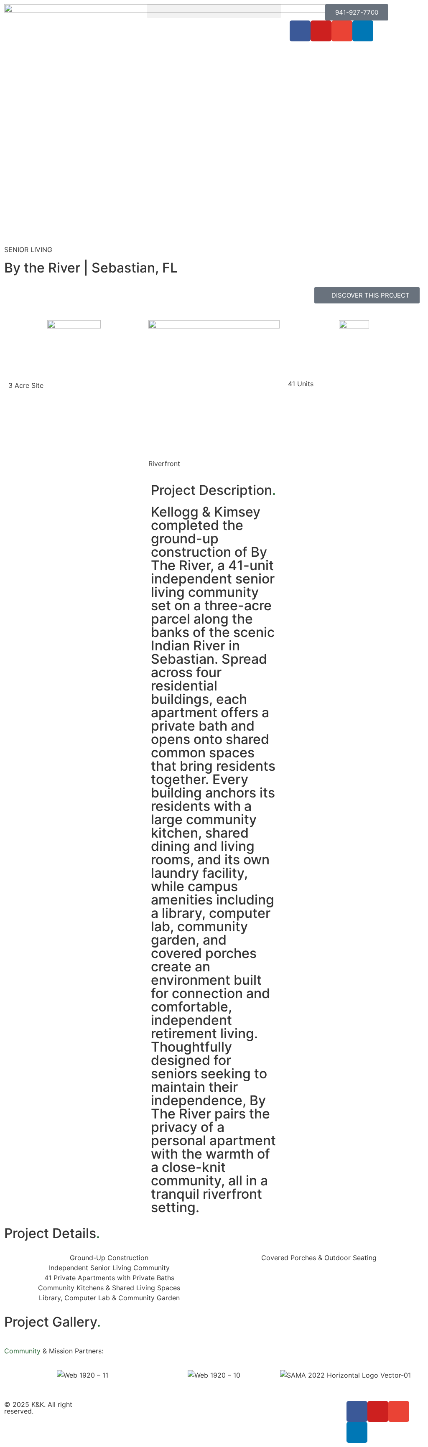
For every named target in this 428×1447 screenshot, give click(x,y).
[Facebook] (300, 30)
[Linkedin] (362, 30)
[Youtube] (321, 30)
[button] (214, 11)
